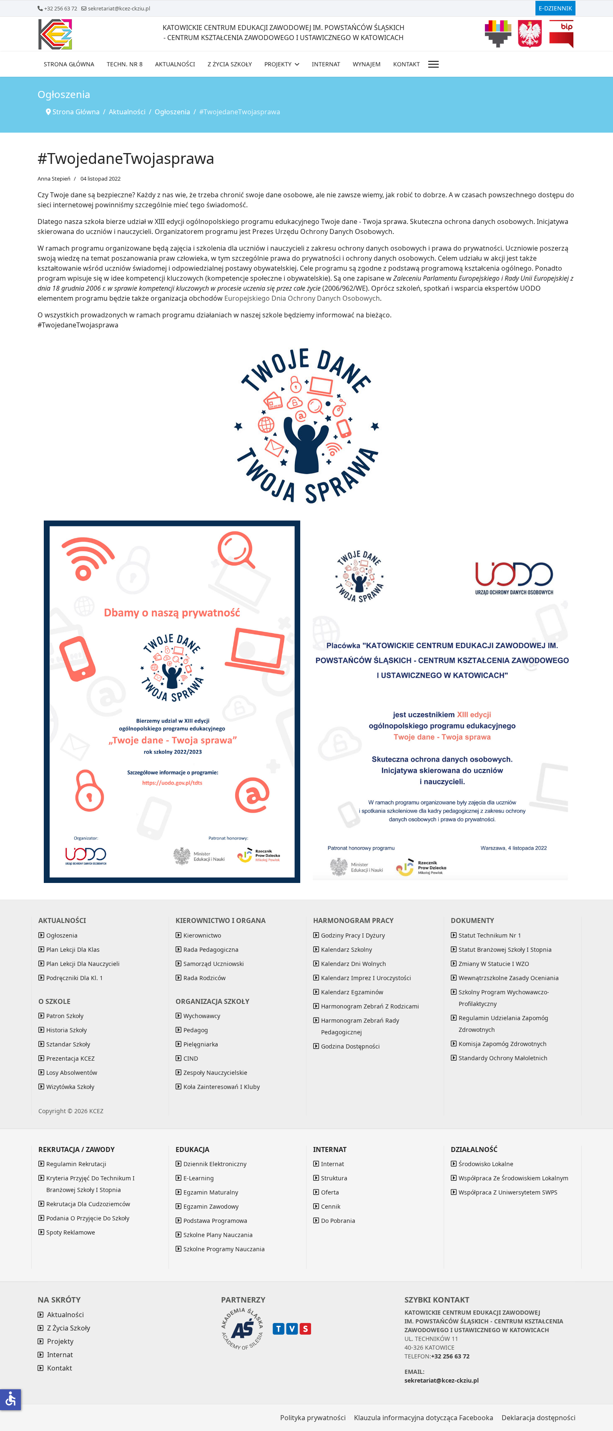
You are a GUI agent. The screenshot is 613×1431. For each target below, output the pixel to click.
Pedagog (195, 1030)
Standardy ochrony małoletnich (503, 1058)
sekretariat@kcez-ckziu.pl (119, 8)
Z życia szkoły (230, 64)
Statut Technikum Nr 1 (490, 935)
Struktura (334, 1178)
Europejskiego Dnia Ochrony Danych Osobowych (302, 298)
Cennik (330, 1206)
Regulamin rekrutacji (76, 1164)
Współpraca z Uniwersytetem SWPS (508, 1192)
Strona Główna (69, 64)
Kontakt (406, 64)
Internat (326, 64)
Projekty (277, 64)
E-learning (198, 1178)
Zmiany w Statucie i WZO (494, 964)
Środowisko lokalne (486, 1164)
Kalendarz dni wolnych (353, 964)
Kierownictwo (202, 935)
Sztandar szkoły (68, 1044)
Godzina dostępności (350, 1046)
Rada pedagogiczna (211, 949)
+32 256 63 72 (60, 8)
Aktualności (175, 64)
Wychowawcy (201, 1016)
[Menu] (433, 64)
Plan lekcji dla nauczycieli (83, 964)
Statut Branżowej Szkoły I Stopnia (505, 949)
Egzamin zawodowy (211, 1206)
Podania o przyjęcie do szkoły (87, 1218)
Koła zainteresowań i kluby (221, 1087)
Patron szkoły (64, 1016)
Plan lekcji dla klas (73, 949)
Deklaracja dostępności (538, 1417)
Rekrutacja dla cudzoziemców (88, 1204)
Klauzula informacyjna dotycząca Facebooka (423, 1417)
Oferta (330, 1192)
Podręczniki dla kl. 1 (74, 978)
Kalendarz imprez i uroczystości (366, 978)
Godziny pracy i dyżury (353, 935)
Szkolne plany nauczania (218, 1235)
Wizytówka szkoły (70, 1087)
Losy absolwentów (71, 1072)
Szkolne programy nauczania (224, 1249)
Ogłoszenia (62, 935)
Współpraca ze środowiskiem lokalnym (513, 1178)
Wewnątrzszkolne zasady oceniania (509, 978)
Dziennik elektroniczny (214, 1164)
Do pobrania (338, 1221)
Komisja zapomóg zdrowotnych (503, 1044)
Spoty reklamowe (70, 1232)
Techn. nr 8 (125, 64)
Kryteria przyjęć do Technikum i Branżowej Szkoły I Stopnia (90, 1184)
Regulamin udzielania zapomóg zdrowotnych (503, 1024)
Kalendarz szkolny (346, 949)
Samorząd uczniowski (213, 964)
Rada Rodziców (204, 978)
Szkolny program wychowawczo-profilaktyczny (504, 998)
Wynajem (367, 64)
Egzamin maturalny (210, 1192)
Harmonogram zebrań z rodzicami (370, 1006)
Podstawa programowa (215, 1221)
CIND (190, 1058)
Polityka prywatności (313, 1417)
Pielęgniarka (200, 1044)
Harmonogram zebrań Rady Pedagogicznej (360, 1026)
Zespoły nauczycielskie (215, 1072)
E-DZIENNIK (555, 8)
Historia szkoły (66, 1030)
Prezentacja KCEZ (70, 1058)
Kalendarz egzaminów (352, 992)
